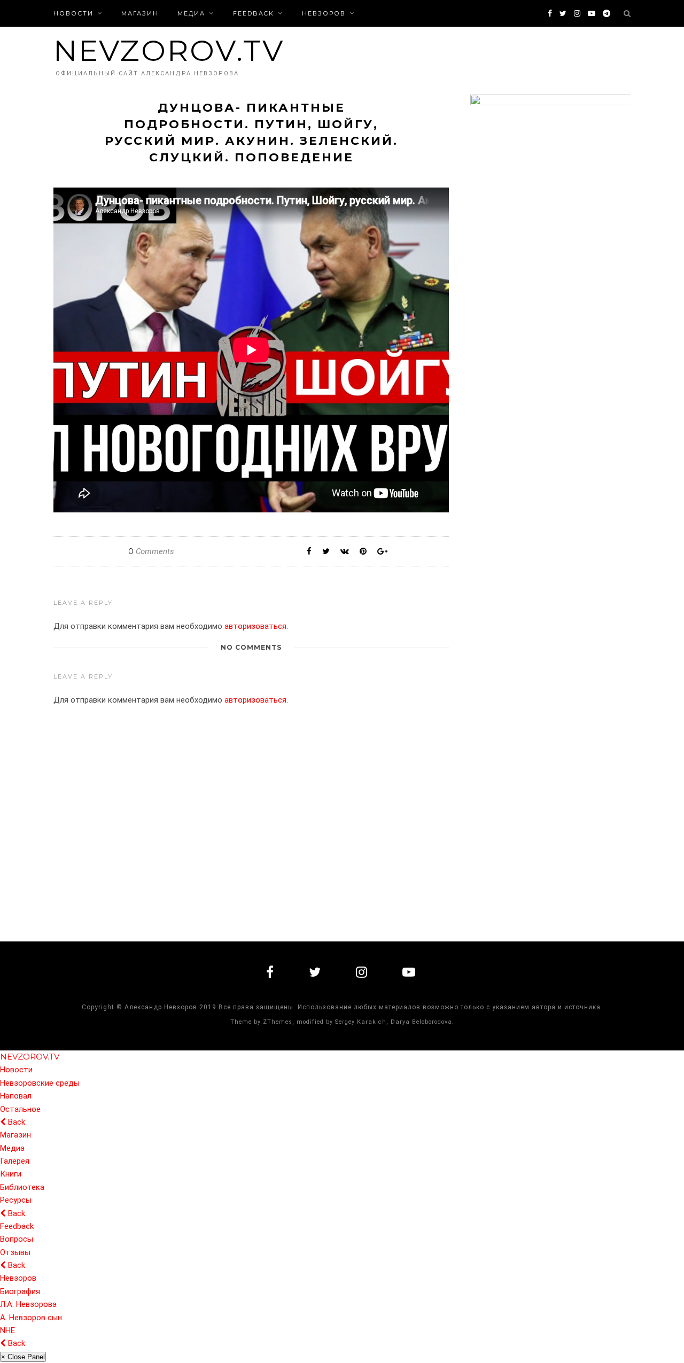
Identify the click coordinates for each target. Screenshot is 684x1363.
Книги (10, 1174)
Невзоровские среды (40, 1083)
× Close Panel (23, 1357)
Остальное (20, 1109)
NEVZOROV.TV (168, 50)
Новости (73, 13)
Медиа (191, 13)
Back (15, 1122)
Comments (151, 551)
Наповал (16, 1096)
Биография (20, 1291)
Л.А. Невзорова (28, 1304)
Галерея (14, 1161)
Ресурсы (16, 1200)
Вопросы (16, 1239)
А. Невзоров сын (31, 1317)
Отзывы (15, 1252)
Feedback (253, 13)
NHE (7, 1330)
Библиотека (22, 1187)
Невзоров (324, 13)
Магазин (140, 13)
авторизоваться (255, 626)
